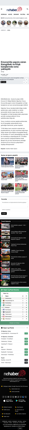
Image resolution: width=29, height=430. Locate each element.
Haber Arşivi (6, 416)
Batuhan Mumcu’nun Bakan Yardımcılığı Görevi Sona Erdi (7, 166)
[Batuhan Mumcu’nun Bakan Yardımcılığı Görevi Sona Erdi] (7, 161)
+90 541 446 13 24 (15, 389)
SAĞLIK (24, 421)
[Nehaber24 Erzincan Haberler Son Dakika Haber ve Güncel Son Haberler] (14, 9)
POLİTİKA (22, 14)
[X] (6, 397)
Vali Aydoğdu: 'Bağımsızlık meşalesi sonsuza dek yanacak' (20, 192)
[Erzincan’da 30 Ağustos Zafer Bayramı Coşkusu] (7, 186)
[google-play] (21, 401)
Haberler (3, 30)
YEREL (10, 422)
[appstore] (8, 401)
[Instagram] (11, 397)
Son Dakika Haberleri (21, 413)
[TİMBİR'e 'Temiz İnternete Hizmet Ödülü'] (7, 174)
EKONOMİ (16, 14)
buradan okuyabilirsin (12, 428)
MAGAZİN (6, 422)
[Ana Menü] (1, 9)
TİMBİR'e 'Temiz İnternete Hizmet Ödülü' (6, 179)
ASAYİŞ (10, 14)
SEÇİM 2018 (15, 422)
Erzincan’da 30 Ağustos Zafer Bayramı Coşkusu (7, 192)
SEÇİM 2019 (22, 422)
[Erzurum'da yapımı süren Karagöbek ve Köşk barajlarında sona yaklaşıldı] (14, 78)
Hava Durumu (20, 407)
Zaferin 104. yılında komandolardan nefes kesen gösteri (21, 179)
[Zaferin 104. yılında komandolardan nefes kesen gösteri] (21, 174)
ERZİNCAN (4, 14)
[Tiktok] (18, 397)
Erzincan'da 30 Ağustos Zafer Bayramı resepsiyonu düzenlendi (21, 166)
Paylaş (4, 82)
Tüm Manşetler (7, 413)
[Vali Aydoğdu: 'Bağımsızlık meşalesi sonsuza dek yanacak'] (21, 186)
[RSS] (26, 397)
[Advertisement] (14, 46)
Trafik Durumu (7, 409)
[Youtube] (16, 397)
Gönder (4, 213)
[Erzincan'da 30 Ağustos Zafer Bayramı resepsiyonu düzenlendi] (21, 161)
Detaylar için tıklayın (15, 323)
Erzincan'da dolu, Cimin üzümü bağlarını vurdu (14, 18)
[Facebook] (3, 397)
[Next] (23, 397)
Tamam (20, 428)
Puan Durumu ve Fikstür (19, 410)
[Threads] (21, 397)
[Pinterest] (8, 397)
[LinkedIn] (13, 397)
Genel (8, 30)
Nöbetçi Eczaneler (8, 407)
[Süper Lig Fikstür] (27, 327)
